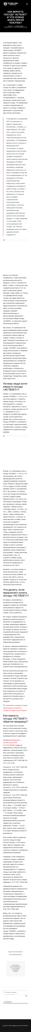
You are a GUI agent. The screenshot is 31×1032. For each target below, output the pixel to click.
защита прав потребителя (15, 951)
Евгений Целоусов (22, 27)
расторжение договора (15, 954)
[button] (27, 4)
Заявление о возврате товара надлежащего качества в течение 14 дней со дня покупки (15, 708)
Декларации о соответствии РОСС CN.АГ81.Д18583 (11, 742)
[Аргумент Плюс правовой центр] (11, 4)
